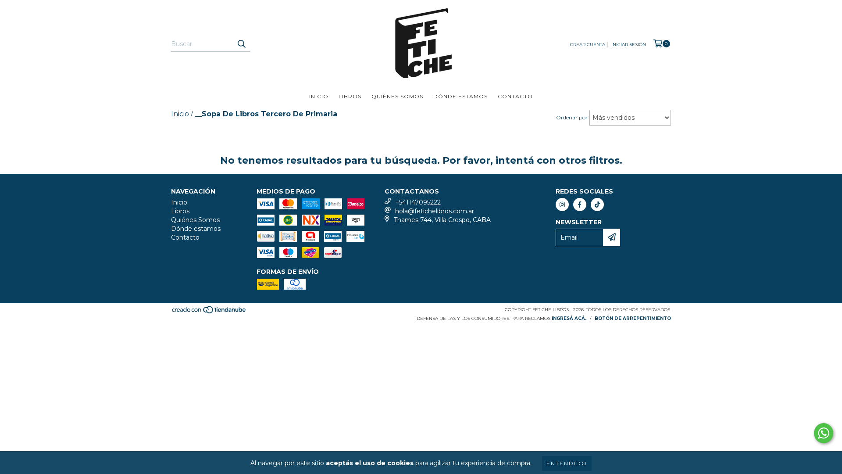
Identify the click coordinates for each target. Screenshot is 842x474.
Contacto (515, 96)
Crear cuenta (587, 44)
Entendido (566, 463)
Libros (350, 96)
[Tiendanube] (209, 312)
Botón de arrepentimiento (633, 318)
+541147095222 (418, 202)
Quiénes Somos (397, 96)
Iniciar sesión (628, 44)
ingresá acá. (569, 318)
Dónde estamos (460, 96)
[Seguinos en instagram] (562, 204)
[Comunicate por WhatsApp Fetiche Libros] (823, 433)
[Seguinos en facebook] (579, 204)
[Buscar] (241, 44)
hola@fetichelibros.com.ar (434, 211)
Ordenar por (572, 117)
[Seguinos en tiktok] (597, 204)
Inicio (318, 96)
